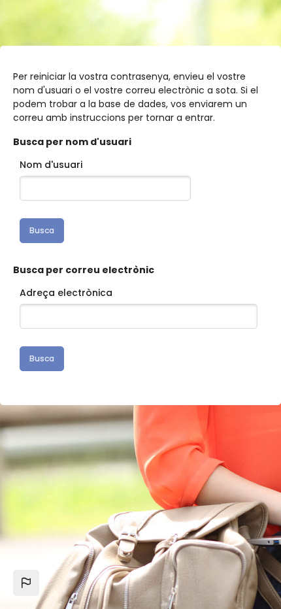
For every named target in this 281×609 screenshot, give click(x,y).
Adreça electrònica (66, 292)
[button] (26, 583)
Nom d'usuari (51, 164)
